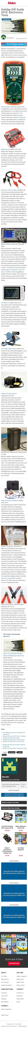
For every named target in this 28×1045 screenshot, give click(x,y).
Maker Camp (20, 985)
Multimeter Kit (5, 149)
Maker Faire (20, 979)
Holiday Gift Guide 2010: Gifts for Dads (13, 741)
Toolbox (19, 752)
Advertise (19, 996)
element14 (6, 636)
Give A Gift (4, 996)
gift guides (12, 752)
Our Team (4, 976)
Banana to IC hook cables (9, 190)
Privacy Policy (10, 1024)
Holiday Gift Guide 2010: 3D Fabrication (14, 740)
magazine (22, 976)
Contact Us (20, 993)
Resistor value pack (7, 546)
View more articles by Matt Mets (11, 779)
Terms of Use (18, 1024)
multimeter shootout (19, 117)
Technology (6, 19)
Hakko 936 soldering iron (8, 393)
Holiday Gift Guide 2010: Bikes (11, 738)
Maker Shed (20, 982)
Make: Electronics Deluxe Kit (10, 500)
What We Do (5, 979)
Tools (4, 755)
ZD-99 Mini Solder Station (9, 349)
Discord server (23, 785)
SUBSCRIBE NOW (14, 963)
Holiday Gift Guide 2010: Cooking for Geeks (15, 748)
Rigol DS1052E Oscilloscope (9, 244)
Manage (3, 999)
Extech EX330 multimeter (9, 107)
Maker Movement (6, 985)
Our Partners (5, 982)
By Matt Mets (10, 38)
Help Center (20, 999)
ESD (21, 702)
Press (18, 1002)
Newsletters (4, 1002)
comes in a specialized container (11, 578)
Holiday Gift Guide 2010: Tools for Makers (14, 736)
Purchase (4, 993)
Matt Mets (5, 777)
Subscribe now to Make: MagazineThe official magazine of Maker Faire (14, 795)
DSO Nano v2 (5, 303)
